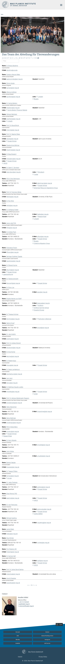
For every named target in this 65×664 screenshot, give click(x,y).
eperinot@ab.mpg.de (13, 498)
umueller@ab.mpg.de (43, 456)
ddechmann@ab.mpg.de (44, 183)
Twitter (36, 174)
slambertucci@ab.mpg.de (14, 374)
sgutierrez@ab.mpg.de (13, 261)
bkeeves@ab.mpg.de (43, 303)
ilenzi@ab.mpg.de (12, 383)
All (38, 58)
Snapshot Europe (39, 310)
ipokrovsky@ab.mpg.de (44, 509)
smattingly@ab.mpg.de (14, 422)
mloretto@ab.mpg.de (13, 391)
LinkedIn (40, 97)
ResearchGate (42, 216)
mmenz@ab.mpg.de (13, 431)
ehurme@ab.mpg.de (13, 270)
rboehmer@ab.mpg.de (13, 150)
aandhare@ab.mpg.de (13, 97)
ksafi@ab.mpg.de (42, 560)
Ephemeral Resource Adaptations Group (46, 188)
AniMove (40, 305)
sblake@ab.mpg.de (12, 139)
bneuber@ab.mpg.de (13, 467)
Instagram (47, 639)
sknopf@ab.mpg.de (43, 328)
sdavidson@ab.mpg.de (13, 172)
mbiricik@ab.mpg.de (13, 130)
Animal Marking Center (47, 635)
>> (36, 585)
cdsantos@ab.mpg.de (13, 574)
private (10, 478)
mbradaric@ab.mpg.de (13, 159)
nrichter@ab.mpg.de (43, 542)
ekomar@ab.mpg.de (13, 356)
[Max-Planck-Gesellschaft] (25, 652)
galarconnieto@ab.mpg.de (15, 79)
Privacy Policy (43, 656)
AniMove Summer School (41, 308)
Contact (47, 632)
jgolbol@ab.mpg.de (24, 604)
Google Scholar (12, 141)
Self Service (47, 643)
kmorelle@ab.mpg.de (43, 445)
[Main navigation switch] (61, 5)
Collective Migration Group (42, 243)
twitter (36, 394)
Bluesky (36, 99)
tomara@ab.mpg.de (13, 476)
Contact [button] (5, 594)
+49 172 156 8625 (24, 602)
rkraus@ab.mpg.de (12, 365)
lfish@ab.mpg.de (12, 228)
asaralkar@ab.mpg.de (13, 583)
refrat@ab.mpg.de (12, 205)
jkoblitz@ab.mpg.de (13, 339)
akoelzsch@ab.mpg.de (13, 347)
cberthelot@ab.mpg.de (13, 119)
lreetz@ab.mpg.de (12, 534)
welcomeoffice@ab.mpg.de (26, 606)
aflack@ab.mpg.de (42, 236)
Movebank (41, 172)
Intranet (18, 632)
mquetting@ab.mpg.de (44, 522)
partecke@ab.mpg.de (43, 487)
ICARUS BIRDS (38, 514)
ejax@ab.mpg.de (42, 292)
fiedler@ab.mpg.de (42, 214)
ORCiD (36, 500)
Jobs (18, 635)
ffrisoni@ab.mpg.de (12, 252)
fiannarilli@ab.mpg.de (13, 283)
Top (60, 624)
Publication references (44, 319)
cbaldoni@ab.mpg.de (13, 108)
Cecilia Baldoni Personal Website (17, 110)
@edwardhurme (8, 274)
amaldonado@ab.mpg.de (14, 403)
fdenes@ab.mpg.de (12, 196)
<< (28, 585)
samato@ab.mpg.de (13, 88)
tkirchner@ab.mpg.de (13, 319)
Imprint (20, 656)
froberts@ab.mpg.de (13, 552)
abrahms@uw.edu (12, 70)
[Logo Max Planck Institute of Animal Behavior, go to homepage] (29, 4)
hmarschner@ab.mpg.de (44, 411)
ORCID (5, 163)
